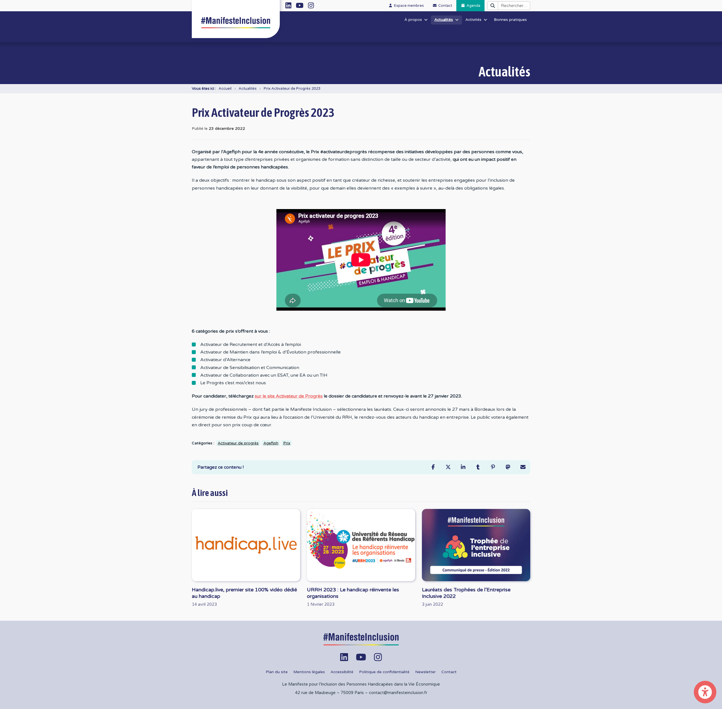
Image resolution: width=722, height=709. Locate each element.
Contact (449, 672)
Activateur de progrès (238, 443)
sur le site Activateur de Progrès (289, 396)
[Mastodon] (507, 467)
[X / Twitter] (448, 467)
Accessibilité (342, 672)
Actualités (248, 88)
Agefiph (270, 443)
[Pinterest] (492, 467)
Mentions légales (309, 672)
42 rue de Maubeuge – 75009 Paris (329, 692)
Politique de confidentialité (384, 672)
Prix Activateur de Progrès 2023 (292, 88)
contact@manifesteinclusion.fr (398, 692)
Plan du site (277, 672)
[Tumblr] (477, 467)
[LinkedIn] (462, 467)
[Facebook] (433, 467)
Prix (286, 443)
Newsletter (425, 672)
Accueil (225, 88)
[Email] (522, 467)
